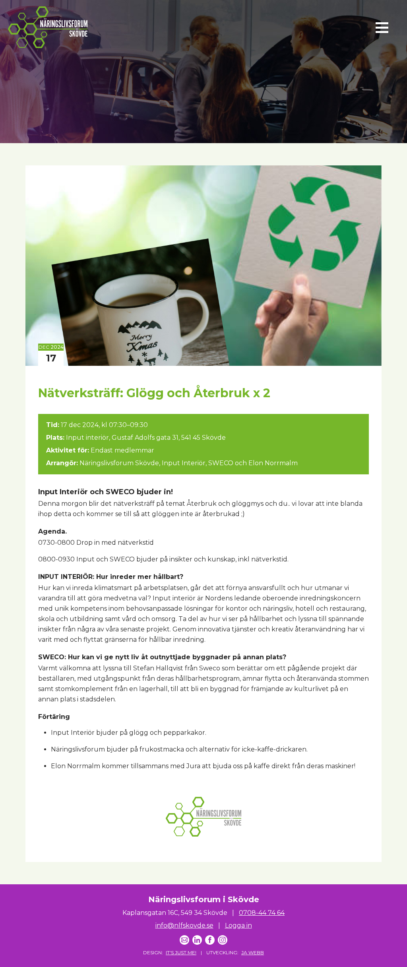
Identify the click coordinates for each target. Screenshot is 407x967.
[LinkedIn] (197, 940)
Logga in (238, 925)
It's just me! (181, 952)
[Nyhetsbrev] (184, 940)
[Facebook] (210, 940)
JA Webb (252, 952)
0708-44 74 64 (262, 913)
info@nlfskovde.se (184, 925)
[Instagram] (222, 940)
